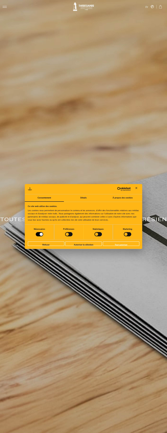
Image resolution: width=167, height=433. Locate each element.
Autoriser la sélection (83, 245)
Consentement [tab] (44, 198)
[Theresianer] (83, 6)
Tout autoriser (121, 245)
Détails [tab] (83, 198)
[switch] (69, 234)
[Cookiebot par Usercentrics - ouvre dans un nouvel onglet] (119, 189)
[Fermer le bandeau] (137, 189)
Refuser (46, 245)
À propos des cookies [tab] (123, 198)
